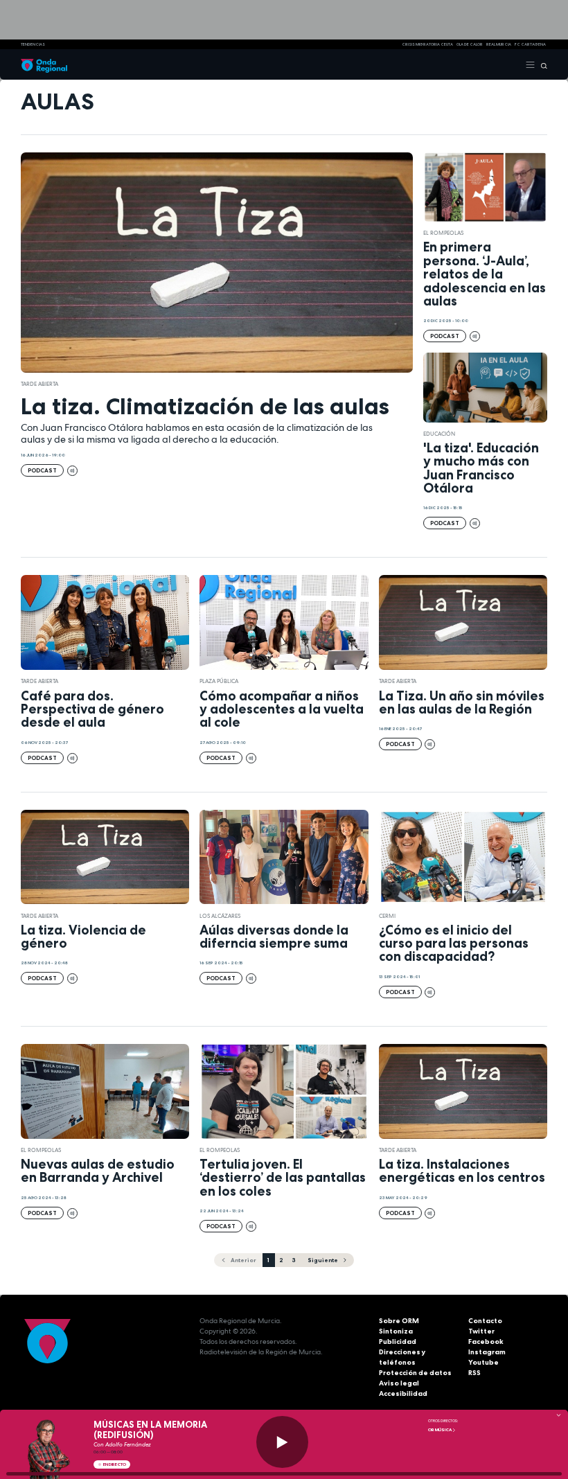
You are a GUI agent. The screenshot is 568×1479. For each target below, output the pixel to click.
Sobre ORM (399, 1320)
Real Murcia (498, 44)
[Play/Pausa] (282, 1442)
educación (439, 433)
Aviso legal (399, 1383)
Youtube (483, 1362)
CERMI (387, 915)
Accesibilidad (403, 1393)
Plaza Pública (218, 680)
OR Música (440, 1430)
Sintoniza (396, 1331)
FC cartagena (530, 44)
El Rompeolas (443, 232)
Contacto (485, 1320)
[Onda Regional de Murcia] (44, 64)
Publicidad (397, 1341)
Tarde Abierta (39, 383)
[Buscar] (541, 64)
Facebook (486, 1341)
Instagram (487, 1351)
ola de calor (469, 44)
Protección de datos (415, 1372)
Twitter (481, 1331)
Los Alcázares (219, 915)
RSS (474, 1372)
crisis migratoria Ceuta (427, 44)
